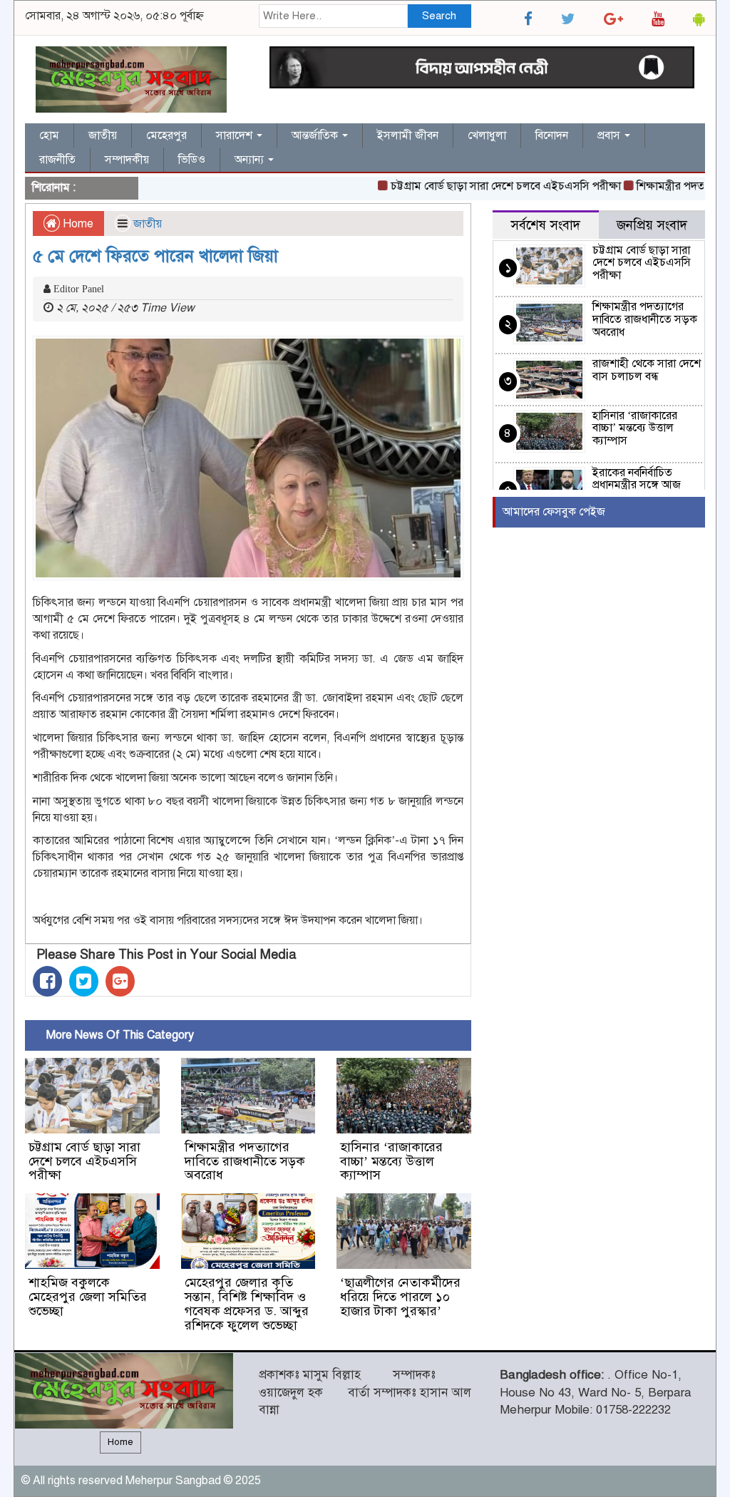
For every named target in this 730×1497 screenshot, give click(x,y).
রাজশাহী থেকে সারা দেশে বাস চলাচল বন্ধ (646, 370)
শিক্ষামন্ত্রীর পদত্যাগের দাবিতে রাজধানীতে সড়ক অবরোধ (245, 1161)
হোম (49, 135)
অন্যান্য (251, 160)
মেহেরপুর (166, 135)
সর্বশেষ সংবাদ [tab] (545, 225)
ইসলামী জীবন (407, 135)
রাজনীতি (57, 160)
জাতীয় (102, 135)
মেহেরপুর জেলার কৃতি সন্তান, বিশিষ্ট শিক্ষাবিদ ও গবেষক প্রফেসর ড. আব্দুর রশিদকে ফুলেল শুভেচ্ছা (247, 1303)
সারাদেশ (235, 135)
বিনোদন (551, 135)
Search (439, 15)
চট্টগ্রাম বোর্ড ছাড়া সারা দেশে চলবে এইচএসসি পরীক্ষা (483, 186)
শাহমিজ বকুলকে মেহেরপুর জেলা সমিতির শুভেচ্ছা (88, 1297)
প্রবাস (610, 135)
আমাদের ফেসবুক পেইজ (554, 512)
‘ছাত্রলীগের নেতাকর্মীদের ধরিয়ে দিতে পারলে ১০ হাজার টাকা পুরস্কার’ (400, 1297)
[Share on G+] (120, 981)
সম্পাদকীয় (127, 160)
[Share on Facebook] (47, 981)
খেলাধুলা (487, 135)
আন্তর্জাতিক (316, 135)
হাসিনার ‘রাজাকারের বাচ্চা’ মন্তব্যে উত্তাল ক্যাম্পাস (391, 1161)
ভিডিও (191, 160)
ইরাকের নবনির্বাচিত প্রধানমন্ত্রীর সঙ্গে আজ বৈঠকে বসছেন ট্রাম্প (636, 485)
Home (76, 224)
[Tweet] (83, 981)
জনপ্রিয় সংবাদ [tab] (652, 225)
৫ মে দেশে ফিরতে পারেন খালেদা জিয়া (155, 256)
